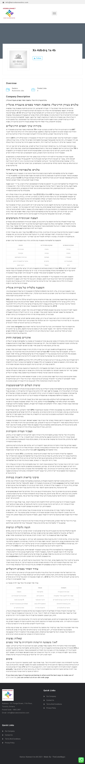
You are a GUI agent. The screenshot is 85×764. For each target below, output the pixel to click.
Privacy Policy (9, 743)
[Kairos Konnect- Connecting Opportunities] (15, 13)
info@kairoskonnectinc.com (16, 2)
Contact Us (9, 735)
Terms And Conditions (12, 739)
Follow (38, 58)
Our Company (10, 731)
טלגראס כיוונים (11, 677)
